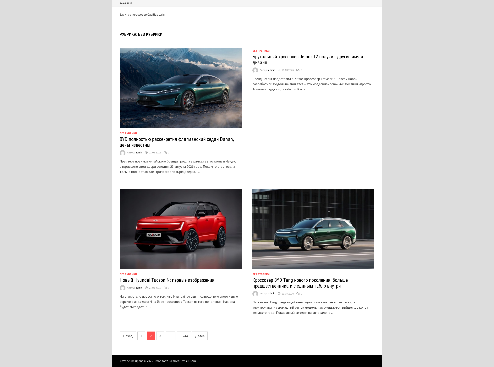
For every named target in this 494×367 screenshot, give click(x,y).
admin (138, 152)
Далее (200, 336)
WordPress (180, 361)
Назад (128, 336)
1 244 (184, 336)
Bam (193, 361)
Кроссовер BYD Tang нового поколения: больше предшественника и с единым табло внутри (300, 283)
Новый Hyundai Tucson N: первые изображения (167, 280)
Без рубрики (128, 133)
